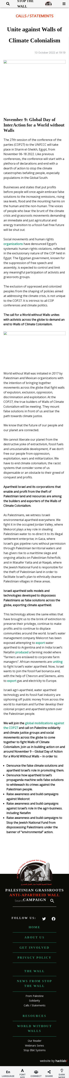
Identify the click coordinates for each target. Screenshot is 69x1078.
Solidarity (34, 1000)
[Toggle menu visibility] (63, 3)
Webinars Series (34, 1045)
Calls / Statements (34, 15)
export (40, 643)
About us (34, 937)
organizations (13, 244)
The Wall (34, 971)
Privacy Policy (34, 957)
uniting (58, 662)
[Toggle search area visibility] (6, 3)
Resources (34, 1015)
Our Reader (34, 1040)
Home (34, 927)
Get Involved (34, 947)
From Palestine (35, 996)
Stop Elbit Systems (35, 1050)
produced (21, 652)
